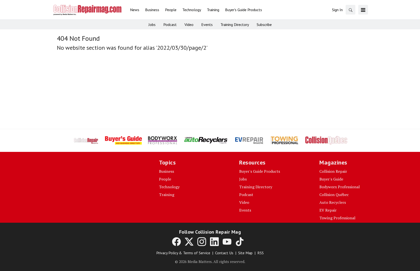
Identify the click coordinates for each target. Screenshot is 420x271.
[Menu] (363, 10)
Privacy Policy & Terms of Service (183, 252)
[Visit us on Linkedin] (214, 241)
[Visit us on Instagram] (201, 241)
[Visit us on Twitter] (189, 241)
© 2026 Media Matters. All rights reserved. (210, 261)
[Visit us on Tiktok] (239, 241)
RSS (260, 252)
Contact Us (224, 252)
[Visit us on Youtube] (227, 241)
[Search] (350, 10)
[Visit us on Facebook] (176, 241)
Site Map (245, 252)
